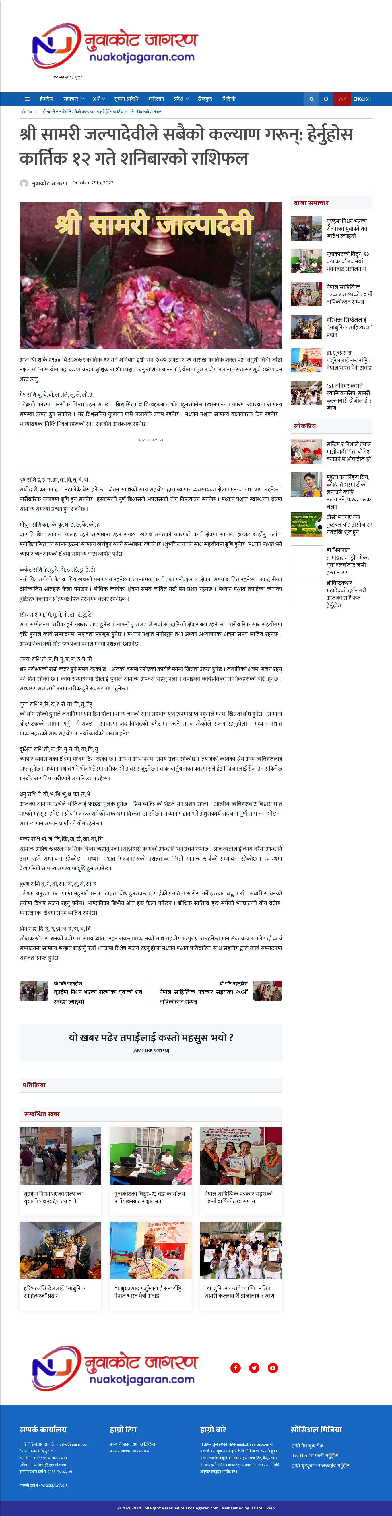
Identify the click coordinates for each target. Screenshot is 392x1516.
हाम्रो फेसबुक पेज (307, 1446)
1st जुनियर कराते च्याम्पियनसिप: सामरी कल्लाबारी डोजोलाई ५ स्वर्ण (239, 1292)
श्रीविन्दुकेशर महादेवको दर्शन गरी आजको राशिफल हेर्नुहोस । (346, 594)
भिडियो (229, 99)
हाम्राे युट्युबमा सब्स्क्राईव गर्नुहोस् (320, 1466)
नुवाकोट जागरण (49, 183)
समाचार (70, 99)
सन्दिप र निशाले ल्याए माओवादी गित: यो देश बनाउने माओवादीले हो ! (349, 456)
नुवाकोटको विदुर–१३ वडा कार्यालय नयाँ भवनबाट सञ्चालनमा (149, 1197)
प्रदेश (178, 99)
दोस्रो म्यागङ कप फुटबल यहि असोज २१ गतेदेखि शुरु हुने (349, 525)
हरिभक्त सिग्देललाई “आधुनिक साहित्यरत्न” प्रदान (54, 1292)
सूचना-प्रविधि (126, 99)
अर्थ (96, 99)
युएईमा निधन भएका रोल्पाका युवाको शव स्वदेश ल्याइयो (53, 1197)
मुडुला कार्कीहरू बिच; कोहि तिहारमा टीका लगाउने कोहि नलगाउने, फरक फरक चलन (349, 492)
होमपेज (46, 99)
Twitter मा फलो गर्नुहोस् (314, 1456)
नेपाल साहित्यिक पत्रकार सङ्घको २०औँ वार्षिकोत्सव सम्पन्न (239, 1197)
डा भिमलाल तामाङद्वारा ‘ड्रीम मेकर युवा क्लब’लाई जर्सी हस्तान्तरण (348, 562)
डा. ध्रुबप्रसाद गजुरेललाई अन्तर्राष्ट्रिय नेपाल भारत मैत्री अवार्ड (149, 1292)
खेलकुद (205, 99)
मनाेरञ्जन (156, 99)
